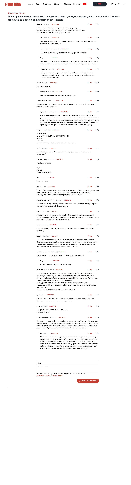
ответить (55, 24)
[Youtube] (84, 4)
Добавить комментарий (88, 381)
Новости (30, 4)
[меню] (124, 4)
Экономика (47, 4)
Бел (112, 4)
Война (38, 4)
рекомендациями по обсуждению (49, 375)
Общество (57, 4)
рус (119, 4)
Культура (76, 4)
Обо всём (67, 4)
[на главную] (13, 4)
